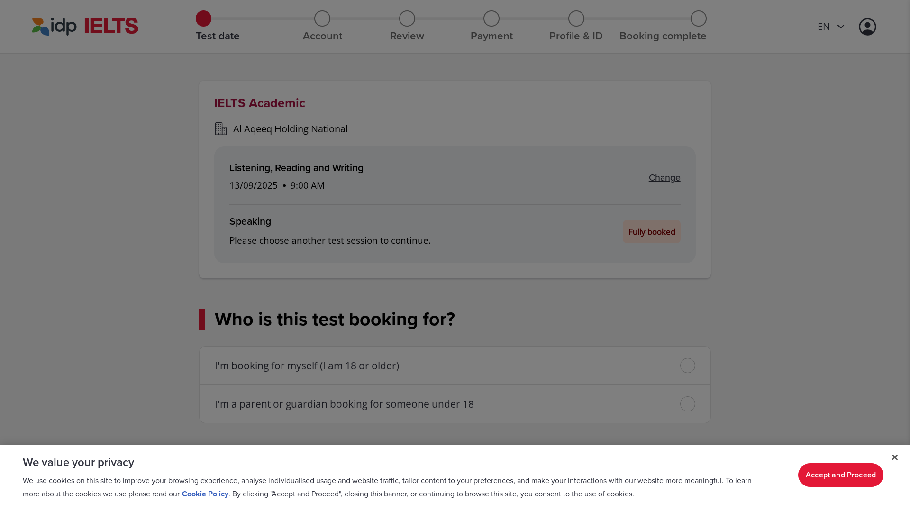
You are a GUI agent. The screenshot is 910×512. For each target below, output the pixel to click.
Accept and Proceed (841, 475)
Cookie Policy (205, 494)
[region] (455, 478)
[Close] (894, 457)
